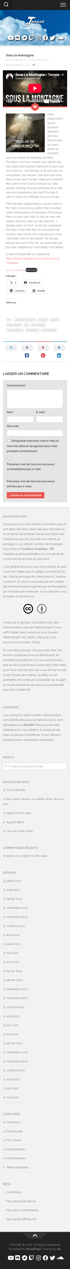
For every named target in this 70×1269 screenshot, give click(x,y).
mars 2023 (13, 890)
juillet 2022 (13, 944)
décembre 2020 (17, 1052)
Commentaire (17, 385)
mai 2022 (12, 953)
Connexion (14, 1192)
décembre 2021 (17, 989)
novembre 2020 (17, 1061)
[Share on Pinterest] (43, 351)
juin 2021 (12, 1025)
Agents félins (15, 822)
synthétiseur (49, 330)
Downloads (14, 1131)
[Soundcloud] (59, 38)
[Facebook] (45, 38)
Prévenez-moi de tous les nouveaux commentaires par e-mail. (31, 467)
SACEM (28, 725)
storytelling (32, 330)
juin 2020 (12, 1088)
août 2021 (13, 1016)
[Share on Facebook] (27, 351)
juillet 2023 (13, 881)
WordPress (33, 1249)
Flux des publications (21, 1201)
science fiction (15, 330)
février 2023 (14, 899)
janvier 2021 (14, 1043)
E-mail (41, 412)
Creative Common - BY (38, 549)
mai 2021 (12, 1034)
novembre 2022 (17, 917)
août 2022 (13, 935)
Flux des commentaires (22, 1210)
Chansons (13, 1122)
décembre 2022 (17, 908)
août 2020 (13, 1079)
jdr (26, 325)
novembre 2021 (16, 998)
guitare (54, 319)
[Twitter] (52, 38)
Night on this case (18, 813)
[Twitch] (31, 38)
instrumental (14, 325)
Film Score (13, 1140)
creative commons (25, 319)
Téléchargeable (38, 59)
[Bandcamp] (24, 38)
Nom (11, 412)
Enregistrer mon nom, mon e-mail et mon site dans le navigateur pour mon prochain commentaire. (33, 446)
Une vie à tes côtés (19, 831)
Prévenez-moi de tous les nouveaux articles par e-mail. (31, 484)
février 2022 (14, 971)
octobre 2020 (15, 1070)
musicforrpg (38, 325)
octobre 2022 (15, 926)
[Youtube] (10, 38)
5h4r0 (10, 856)
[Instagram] (38, 38)
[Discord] (17, 38)
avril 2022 (12, 962)
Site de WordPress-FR (21, 1219)
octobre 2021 (15, 1007)
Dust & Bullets (15, 790)
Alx (59, 1249)
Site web (13, 426)
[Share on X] (11, 351)
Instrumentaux (15, 59)
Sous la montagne (15, 270)
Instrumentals (15, 1149)
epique (43, 319)
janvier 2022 (14, 980)
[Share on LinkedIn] (59, 351)
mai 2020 (12, 1097)
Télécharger (31, 270)
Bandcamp (47, 655)
